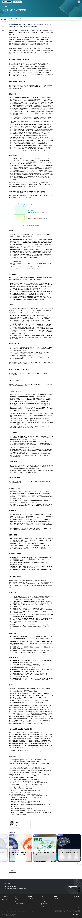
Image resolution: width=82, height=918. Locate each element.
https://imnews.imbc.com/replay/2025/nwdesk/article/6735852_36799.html (28, 783)
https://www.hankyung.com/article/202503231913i (22, 788)
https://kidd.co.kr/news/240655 (18, 799)
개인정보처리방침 (5, 911)
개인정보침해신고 (44, 903)
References (2, 30)
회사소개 (16, 898)
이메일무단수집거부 (24, 911)
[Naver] (79, 911)
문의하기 (42, 898)
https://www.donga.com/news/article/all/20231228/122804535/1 (26, 765)
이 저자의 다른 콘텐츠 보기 (15, 828)
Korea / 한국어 (76, 914)
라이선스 (42, 906)
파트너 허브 (56, 898)
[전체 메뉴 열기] (3, 2)
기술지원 (42, 899)
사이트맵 (3, 898)
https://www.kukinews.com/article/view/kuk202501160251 (24, 779)
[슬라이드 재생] (80, 863)
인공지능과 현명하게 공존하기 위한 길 (3, 28)
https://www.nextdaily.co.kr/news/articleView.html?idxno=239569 (26, 772)
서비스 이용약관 (17, 911)
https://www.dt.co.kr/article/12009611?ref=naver (22, 803)
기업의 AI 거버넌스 (3, 26)
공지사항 (16, 899)
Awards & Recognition (19, 903)
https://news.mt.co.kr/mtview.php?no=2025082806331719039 (25, 761)
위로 (78, 907)
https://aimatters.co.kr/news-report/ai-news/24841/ (25, 775)
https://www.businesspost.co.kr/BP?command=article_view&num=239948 (29, 795)
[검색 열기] (79, 2)
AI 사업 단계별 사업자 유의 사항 (4, 24)
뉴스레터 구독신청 (58, 911)
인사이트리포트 (30, 898)
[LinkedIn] (64, 911)
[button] (77, 863)
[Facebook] (67, 911)
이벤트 (29, 901)
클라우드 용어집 (4, 899)
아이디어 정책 (31, 911)
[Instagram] (73, 911)
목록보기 (13, 871)
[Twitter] (70, 911)
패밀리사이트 (76, 896)
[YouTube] (76, 911)
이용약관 (11, 911)
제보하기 (42, 904)
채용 (15, 901)
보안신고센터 (43, 901)
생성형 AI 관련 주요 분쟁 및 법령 (4, 22)
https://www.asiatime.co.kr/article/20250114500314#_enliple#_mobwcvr (27, 768)
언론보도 (29, 899)
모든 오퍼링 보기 (5, 896)
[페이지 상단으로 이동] (79, 891)
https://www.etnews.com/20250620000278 (21, 792)
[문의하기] (79, 888)
